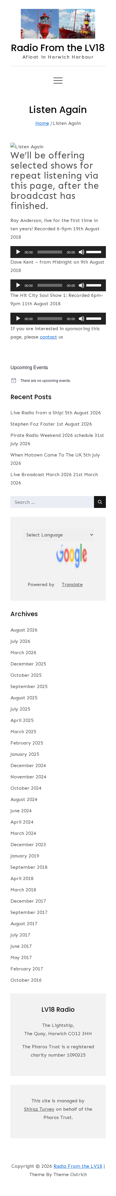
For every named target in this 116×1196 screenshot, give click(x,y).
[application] (58, 252)
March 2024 (23, 833)
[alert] (58, 380)
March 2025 (23, 731)
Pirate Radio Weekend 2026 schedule (51, 435)
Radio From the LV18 (58, 47)
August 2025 (23, 698)
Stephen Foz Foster (32, 424)
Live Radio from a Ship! (36, 413)
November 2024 (28, 777)
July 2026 (20, 641)
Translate (72, 584)
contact (48, 337)
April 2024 (22, 822)
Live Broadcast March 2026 (41, 474)
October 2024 (26, 788)
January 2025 (24, 754)
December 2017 (28, 901)
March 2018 (23, 890)
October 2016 (26, 980)
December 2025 (28, 664)
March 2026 (23, 652)
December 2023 (28, 844)
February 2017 (26, 969)
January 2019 (24, 856)
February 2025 (26, 743)
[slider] (94, 251)
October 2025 (26, 675)
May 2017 (21, 957)
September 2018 (29, 867)
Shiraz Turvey (39, 1109)
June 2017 (21, 946)
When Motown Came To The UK (46, 455)
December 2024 (28, 765)
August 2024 (23, 799)
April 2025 (22, 720)
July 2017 (20, 935)
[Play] (18, 252)
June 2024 (21, 810)
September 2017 (29, 912)
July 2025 (20, 709)
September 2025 (29, 686)
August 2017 (23, 923)
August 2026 (23, 630)
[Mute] (81, 252)
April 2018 (22, 878)
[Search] (100, 502)
